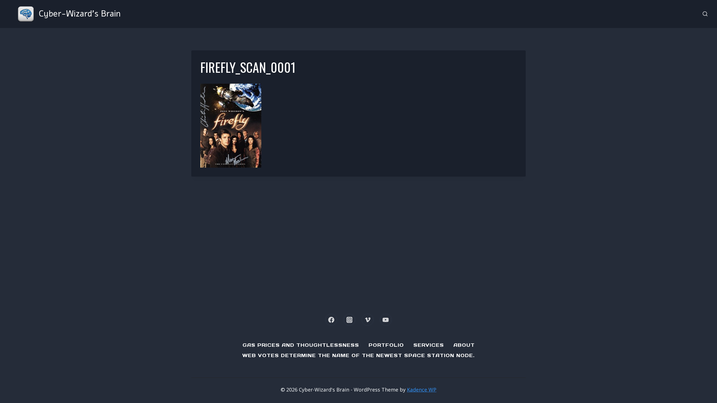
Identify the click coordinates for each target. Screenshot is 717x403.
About (464, 345)
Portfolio (386, 345)
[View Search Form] (705, 14)
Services (428, 345)
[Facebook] (331, 320)
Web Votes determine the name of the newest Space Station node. (358, 355)
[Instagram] (349, 320)
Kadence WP (421, 389)
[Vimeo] (368, 320)
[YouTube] (386, 320)
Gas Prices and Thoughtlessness (301, 345)
